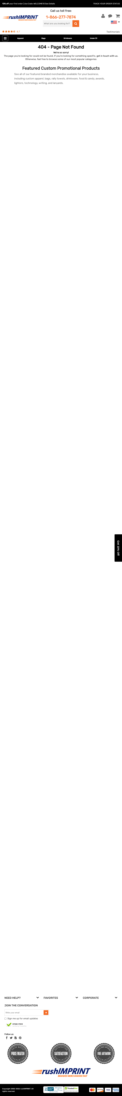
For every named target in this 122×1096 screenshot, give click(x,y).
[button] (118, 548)
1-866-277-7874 (61, 17)
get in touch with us (107, 56)
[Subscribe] (46, 1012)
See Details (50, 4)
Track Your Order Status (106, 4)
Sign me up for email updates (22, 1018)
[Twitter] (11, 1038)
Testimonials (113, 31)
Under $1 (93, 38)
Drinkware (68, 38)
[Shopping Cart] (118, 16)
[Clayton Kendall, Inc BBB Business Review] (53, 1092)
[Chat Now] (110, 16)
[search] (75, 23)
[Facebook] (6, 1038)
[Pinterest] (20, 1038)
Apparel (20, 38)
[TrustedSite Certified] (16, 1025)
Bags (44, 38)
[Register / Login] (103, 16)
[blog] (16, 1038)
